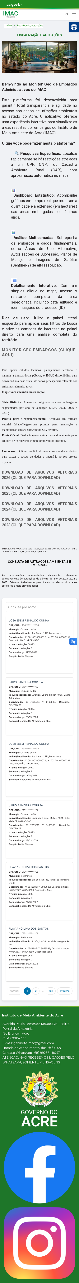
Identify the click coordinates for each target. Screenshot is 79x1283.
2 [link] (36, 991)
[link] (74, 27)
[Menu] (74, 14)
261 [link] (51, 991)
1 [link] (27, 991)
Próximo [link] (65, 991)
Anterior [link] (14, 991)
